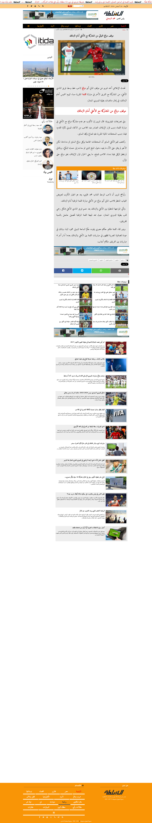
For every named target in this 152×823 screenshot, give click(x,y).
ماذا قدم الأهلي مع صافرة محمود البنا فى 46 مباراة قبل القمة (114, 182)
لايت (52, 26)
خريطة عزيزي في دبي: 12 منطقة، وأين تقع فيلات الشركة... (83, 2)
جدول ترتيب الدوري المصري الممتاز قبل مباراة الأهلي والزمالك (91, 182)
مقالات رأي (47, 121)
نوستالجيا (78, 26)
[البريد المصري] (38, 103)
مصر (112, 26)
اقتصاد (89, 26)
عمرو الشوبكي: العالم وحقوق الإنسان (34, 163)
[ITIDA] (38, 41)
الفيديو (49, 57)
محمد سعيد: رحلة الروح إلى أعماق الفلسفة (33, 127)
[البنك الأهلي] (91, 251)
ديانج (84, 88)
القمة (84, 94)
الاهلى (116, 260)
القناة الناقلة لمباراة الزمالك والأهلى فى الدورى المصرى (105, 300)
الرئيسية (123, 26)
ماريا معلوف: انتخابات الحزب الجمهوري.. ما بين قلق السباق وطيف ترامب (34, 152)
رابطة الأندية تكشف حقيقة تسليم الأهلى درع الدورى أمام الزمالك (69, 323)
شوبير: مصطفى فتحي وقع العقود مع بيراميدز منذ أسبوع (69, 182)
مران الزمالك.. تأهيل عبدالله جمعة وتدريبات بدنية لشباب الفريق (104, 323)
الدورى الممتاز (93, 260)
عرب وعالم (65, 26)
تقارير (101, 26)
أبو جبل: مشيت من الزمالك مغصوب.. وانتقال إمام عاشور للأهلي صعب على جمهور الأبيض (68, 293)
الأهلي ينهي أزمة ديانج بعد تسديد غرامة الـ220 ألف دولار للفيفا (67, 308)
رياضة (123, 30)
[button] (48, 86)
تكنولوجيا (40, 26)
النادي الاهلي (108, 260)
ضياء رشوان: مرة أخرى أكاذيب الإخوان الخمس (33, 139)
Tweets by (50, 182)
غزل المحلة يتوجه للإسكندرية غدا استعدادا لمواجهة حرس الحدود (104, 308)
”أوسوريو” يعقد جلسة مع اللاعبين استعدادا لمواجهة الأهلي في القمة (69, 315)
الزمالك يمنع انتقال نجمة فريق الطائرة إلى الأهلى (104, 314)
